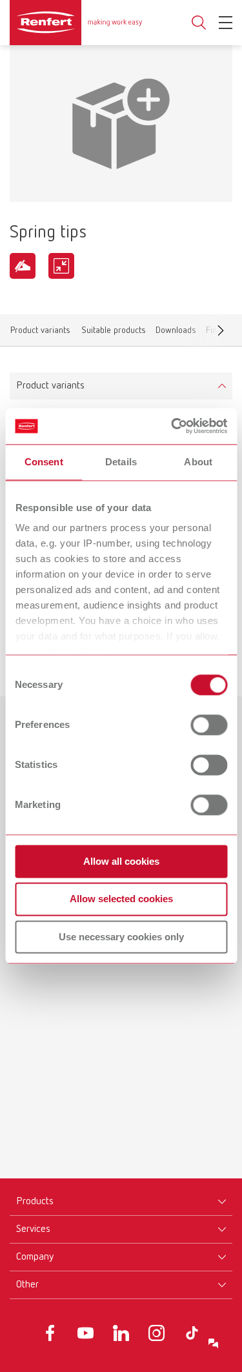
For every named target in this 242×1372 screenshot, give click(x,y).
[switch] (208, 724)
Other (27, 1285)
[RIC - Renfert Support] (213, 1343)
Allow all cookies (121, 861)
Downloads (176, 332)
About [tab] (198, 461)
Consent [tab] (44, 461)
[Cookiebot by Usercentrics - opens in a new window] (172, 426)
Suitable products (113, 332)
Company (35, 1257)
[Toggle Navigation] (225, 22)
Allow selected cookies (121, 899)
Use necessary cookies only (121, 936)
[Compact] (61, 266)
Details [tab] (121, 461)
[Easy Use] (22, 266)
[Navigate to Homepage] (76, 22)
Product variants (40, 332)
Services (33, 1229)
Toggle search (199, 23)
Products (35, 1201)
